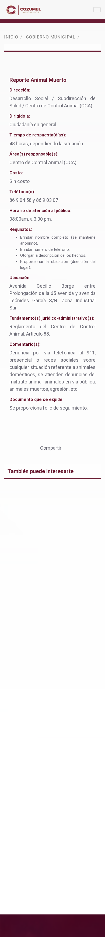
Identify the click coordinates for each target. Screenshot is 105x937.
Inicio (11, 37)
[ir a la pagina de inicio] (24, 9)
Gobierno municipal (50, 37)
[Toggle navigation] (97, 9)
